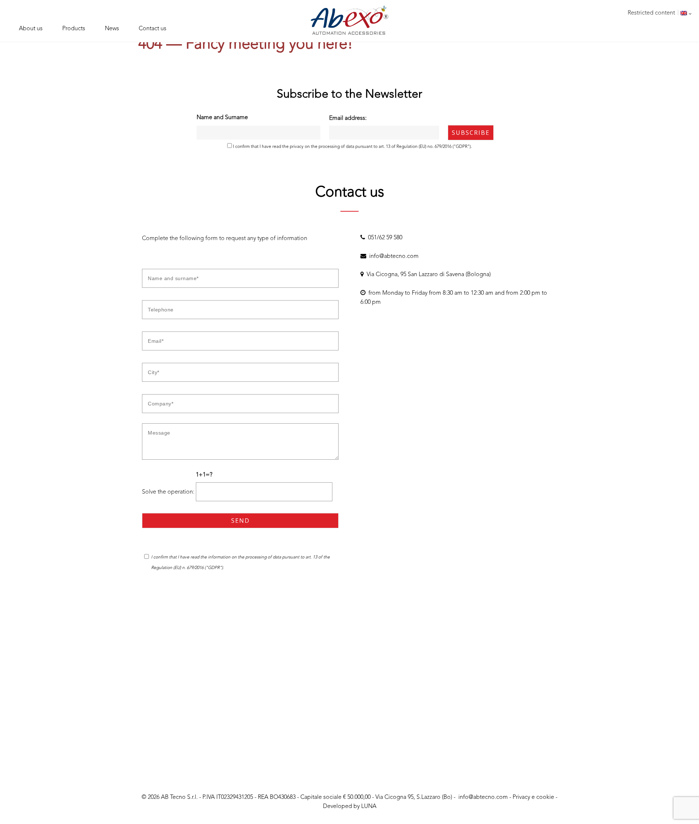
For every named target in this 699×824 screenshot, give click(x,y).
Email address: (348, 118)
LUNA (368, 806)
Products (73, 29)
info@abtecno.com (392, 256)
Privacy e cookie (533, 797)
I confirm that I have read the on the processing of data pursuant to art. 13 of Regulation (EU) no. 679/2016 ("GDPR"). (352, 147)
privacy (297, 147)
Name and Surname (222, 118)
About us (31, 29)
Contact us (152, 29)
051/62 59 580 (383, 238)
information (220, 557)
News (112, 29)
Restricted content (651, 13)
